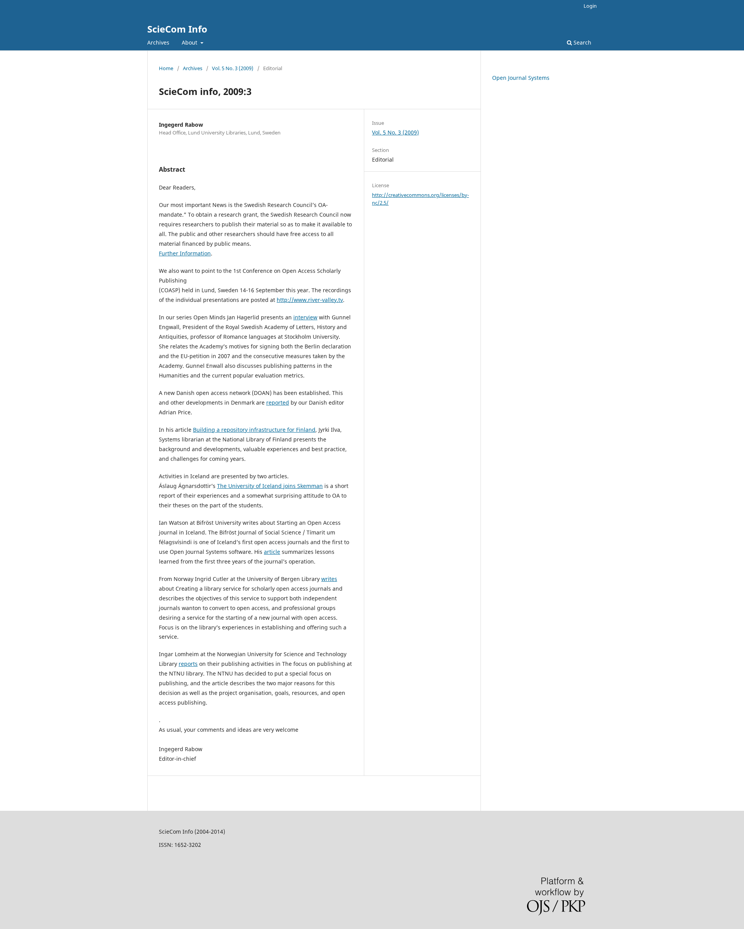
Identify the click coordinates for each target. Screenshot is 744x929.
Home (166, 68)
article (272, 551)
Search (581, 42)
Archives (158, 42)
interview (305, 317)
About (190, 42)
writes (329, 579)
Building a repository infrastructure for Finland (254, 429)
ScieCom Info (177, 28)
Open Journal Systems (520, 77)
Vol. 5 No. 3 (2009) (232, 68)
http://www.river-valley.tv (310, 299)
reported (277, 402)
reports (188, 663)
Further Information (185, 253)
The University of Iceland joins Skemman (270, 485)
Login (590, 5)
